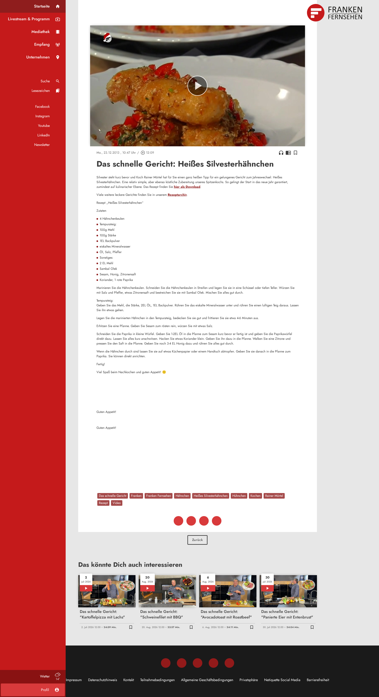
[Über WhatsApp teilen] (204, 521)
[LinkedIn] (213, 663)
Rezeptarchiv (177, 194)
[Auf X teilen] (191, 521)
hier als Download (187, 186)
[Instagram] (181, 663)
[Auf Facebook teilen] (178, 521)
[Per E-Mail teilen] (216, 521)
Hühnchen (239, 495)
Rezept (103, 503)
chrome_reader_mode (288, 152)
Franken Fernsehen (158, 495)
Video (117, 503)
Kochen (255, 495)
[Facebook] (166, 663)
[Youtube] (197, 663)
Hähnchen (182, 495)
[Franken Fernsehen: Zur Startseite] (335, 12)
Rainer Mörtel (274, 495)
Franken (136, 495)
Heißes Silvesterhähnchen (211, 495)
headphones (281, 152)
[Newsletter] (229, 663)
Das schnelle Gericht (112, 495)
